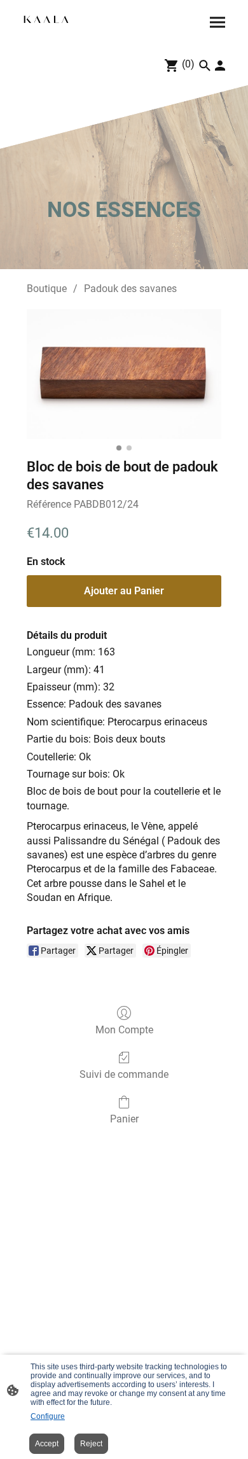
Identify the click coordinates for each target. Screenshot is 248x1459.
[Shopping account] (220, 65)
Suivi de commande (124, 1074)
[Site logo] (46, 19)
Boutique (47, 289)
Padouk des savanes (130, 289)
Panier (124, 1119)
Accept (47, 1443)
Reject (91, 1443)
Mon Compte (124, 1030)
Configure (48, 1416)
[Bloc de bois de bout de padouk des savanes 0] (124, 374)
